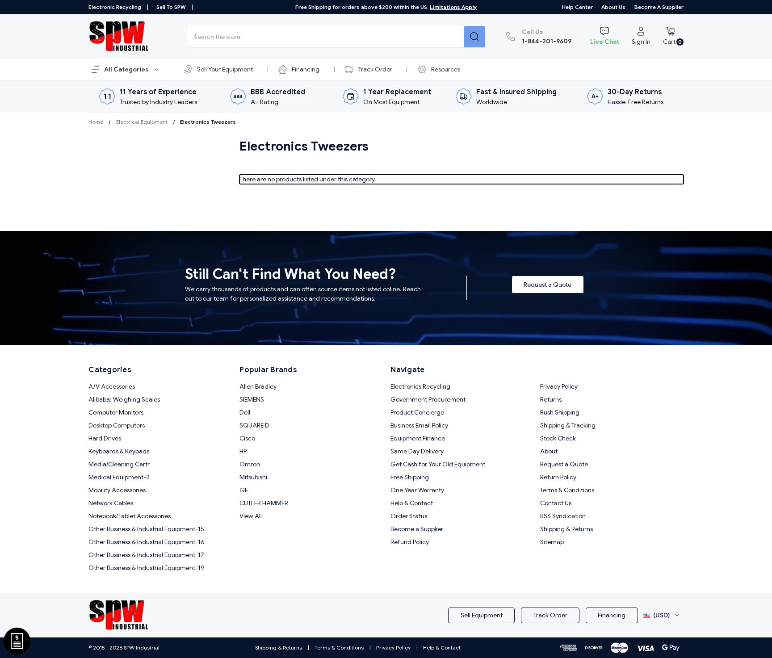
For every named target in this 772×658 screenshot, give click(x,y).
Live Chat (604, 42)
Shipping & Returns (566, 529)
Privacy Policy (559, 386)
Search (474, 36)
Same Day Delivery (417, 451)
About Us (613, 7)
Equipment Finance (417, 438)
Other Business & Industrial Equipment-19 (146, 568)
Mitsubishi (253, 477)
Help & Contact (411, 503)
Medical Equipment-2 (119, 477)
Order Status (408, 516)
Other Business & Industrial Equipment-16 (146, 542)
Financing (305, 69)
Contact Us (555, 503)
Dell (244, 412)
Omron (249, 464)
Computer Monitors (115, 412)
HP (243, 451)
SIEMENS (251, 399)
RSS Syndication (563, 516)
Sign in (641, 42)
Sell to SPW (171, 7)
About (549, 451)
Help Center (577, 7)
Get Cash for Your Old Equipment (437, 464)
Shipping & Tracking (568, 425)
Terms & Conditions (567, 490)
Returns (551, 399)
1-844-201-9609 (546, 36)
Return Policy (558, 477)
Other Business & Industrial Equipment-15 (146, 529)
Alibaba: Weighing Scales (124, 399)
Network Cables (110, 503)
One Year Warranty (417, 490)
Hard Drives (104, 438)
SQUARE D (254, 425)
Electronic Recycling (114, 7)
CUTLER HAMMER (263, 503)
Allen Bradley (258, 386)
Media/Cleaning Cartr (119, 464)
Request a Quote (547, 285)
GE (243, 490)
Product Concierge (417, 412)
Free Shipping (409, 477)
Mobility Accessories (117, 490)
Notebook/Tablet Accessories (129, 516)
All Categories (127, 69)
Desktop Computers (116, 425)
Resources (445, 69)
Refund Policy (409, 542)
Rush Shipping (559, 412)
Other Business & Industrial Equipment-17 (146, 555)
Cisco (247, 438)
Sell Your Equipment (225, 69)
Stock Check (558, 438)
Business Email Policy (419, 425)
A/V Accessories (111, 386)
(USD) (661, 615)
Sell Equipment (482, 615)
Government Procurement (428, 399)
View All (250, 516)
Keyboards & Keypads (118, 451)
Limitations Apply (453, 7)
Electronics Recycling (420, 386)
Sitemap (552, 542)
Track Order (375, 69)
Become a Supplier (659, 7)
